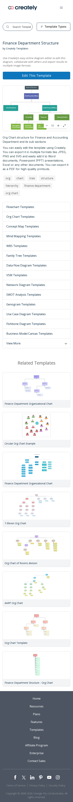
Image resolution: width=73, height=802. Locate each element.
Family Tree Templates (21, 256)
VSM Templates (16, 275)
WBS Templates (16, 246)
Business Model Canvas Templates (29, 334)
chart (19, 178)
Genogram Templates (20, 304)
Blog (36, 737)
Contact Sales (37, 761)
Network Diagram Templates (25, 285)
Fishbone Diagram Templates (26, 324)
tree (32, 178)
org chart (12, 193)
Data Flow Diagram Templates (26, 265)
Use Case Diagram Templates (26, 314)
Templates (36, 730)
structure (47, 178)
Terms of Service (16, 785)
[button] (61, 8)
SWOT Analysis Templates (23, 295)
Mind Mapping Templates (23, 236)
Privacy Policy (37, 785)
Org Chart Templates (20, 217)
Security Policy (57, 785)
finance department (37, 186)
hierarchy (12, 186)
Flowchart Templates (20, 207)
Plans (36, 714)
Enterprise (37, 753)
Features (36, 722)
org (8, 178)
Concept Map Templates (22, 226)
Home (37, 698)
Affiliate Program (36, 745)
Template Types (55, 26)
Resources (36, 706)
